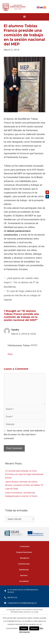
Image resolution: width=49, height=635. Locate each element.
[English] (38, 7)
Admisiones (24, 569)
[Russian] (41, 7)
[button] (24, 16)
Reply (10, 354)
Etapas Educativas (24, 552)
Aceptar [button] (24, 628)
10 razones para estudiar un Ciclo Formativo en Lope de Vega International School (24, 474)
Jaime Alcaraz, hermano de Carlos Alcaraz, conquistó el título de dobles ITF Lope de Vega (24, 485)
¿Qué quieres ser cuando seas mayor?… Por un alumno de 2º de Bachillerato (21, 282)
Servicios (24, 575)
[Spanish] (44, 7)
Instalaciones (24, 564)
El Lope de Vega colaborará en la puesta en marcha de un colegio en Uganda (23, 295)
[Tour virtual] (47, 192)
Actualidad (24, 581)
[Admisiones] (47, 196)
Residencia (24, 558)
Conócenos (24, 546)
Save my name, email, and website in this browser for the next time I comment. (24, 434)
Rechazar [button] (34, 628)
